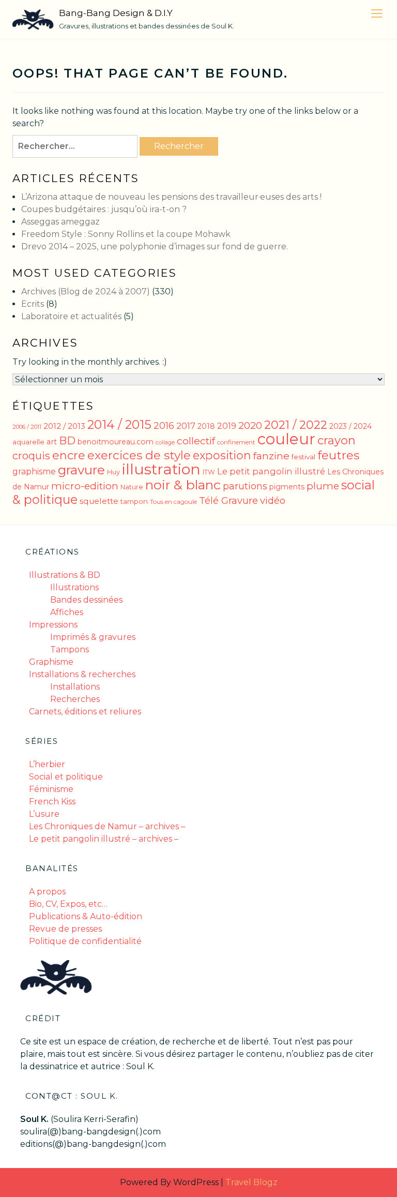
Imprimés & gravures (92, 637)
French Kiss (52, 801)
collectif (196, 441)
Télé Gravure (228, 500)
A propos (47, 891)
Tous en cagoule (173, 501)
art (52, 441)
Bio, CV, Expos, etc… (68, 904)
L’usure (44, 814)
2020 (250, 425)
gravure (81, 469)
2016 (164, 425)
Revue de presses (65, 929)
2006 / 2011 (26, 426)
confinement (236, 442)
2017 (185, 426)
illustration (161, 469)
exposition (222, 455)
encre (68, 455)
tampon (134, 501)
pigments (286, 486)
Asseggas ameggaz (60, 222)
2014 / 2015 (119, 424)
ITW (209, 472)
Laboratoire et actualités (71, 316)
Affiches (66, 612)
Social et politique (66, 777)
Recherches (75, 699)
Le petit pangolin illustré (271, 471)
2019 (226, 426)
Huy (113, 472)
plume (323, 486)
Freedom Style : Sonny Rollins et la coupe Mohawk (126, 234)
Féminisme (51, 789)
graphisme (34, 471)
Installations (75, 687)
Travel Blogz (251, 1182)
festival (303, 457)
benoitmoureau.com (116, 441)
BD (67, 440)
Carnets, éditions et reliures (85, 711)
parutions (245, 486)
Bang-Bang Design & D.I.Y (116, 13)
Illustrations (74, 587)
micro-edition (84, 486)
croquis (31, 456)
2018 (206, 426)
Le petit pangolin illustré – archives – (103, 839)
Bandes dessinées (86, 600)
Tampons (69, 649)
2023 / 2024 (350, 426)
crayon (336, 440)
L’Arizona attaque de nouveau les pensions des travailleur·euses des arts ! (171, 197)
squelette (99, 501)
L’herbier (47, 764)
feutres (338, 455)
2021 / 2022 (295, 425)
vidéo (272, 500)
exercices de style (139, 455)
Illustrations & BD (64, 575)
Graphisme (51, 662)
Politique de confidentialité (85, 941)
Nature (131, 487)
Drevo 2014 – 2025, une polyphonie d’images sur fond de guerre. (154, 246)
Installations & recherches (82, 674)
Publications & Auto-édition (85, 916)
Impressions (53, 625)
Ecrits (32, 304)
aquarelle (28, 442)
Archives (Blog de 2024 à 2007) (85, 291)
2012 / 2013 (64, 426)
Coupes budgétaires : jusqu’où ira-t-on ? (104, 209)
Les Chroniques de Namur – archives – (107, 826)
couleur (286, 439)
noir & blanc (183, 484)
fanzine (271, 456)
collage (165, 442)
